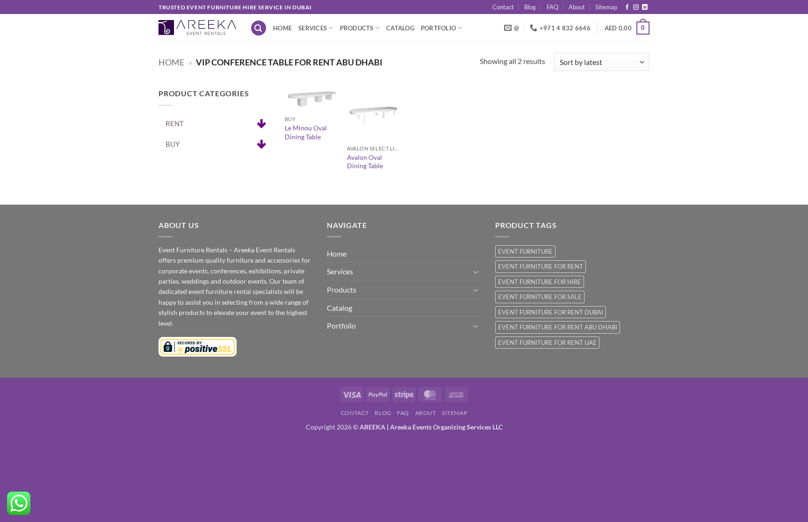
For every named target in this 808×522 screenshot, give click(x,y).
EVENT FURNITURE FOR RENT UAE (547, 342)
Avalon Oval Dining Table (365, 161)
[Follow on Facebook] (627, 7)
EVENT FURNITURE (525, 251)
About (577, 7)
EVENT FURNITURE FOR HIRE (539, 282)
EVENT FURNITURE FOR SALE (540, 296)
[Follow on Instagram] (636, 7)
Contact (503, 7)
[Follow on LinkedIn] (645, 7)
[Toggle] (475, 271)
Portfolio (438, 28)
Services (312, 28)
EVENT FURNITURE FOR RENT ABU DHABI (557, 327)
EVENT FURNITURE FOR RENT (540, 266)
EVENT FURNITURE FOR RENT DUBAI (550, 312)
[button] (258, 28)
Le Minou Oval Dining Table (306, 132)
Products (357, 28)
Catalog (400, 28)
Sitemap (606, 7)
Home (282, 28)
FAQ (552, 7)
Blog (530, 7)
